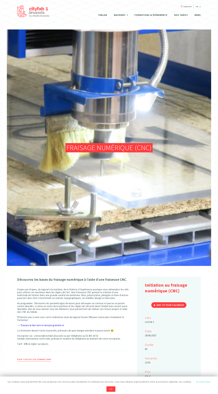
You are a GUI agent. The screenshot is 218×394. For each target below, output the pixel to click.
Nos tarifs (181, 15)
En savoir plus (203, 381)
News (198, 15)
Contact (187, 7)
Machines (119, 15)
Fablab (102, 15)
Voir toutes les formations (34, 359)
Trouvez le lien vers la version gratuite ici (42, 325)
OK (111, 389)
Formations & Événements (151, 15)
